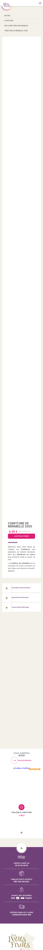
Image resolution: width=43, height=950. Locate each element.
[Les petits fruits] (21, 640)
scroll (21, 848)
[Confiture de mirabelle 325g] (21, 279)
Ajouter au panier (21, 807)
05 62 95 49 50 (21, 865)
